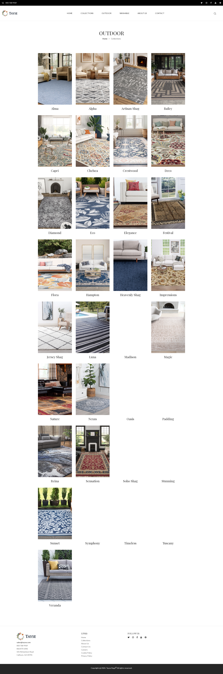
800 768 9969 (11, 3)
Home (104, 38)
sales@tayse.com (24, 642)
